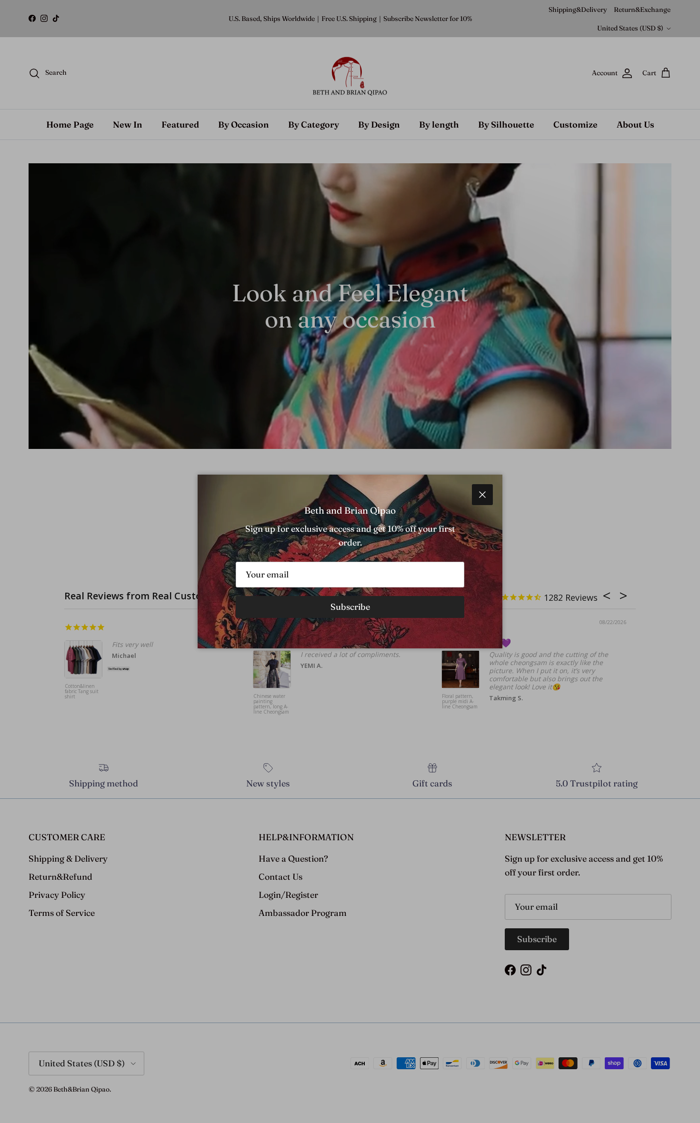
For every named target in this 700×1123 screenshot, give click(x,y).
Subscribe (350, 606)
